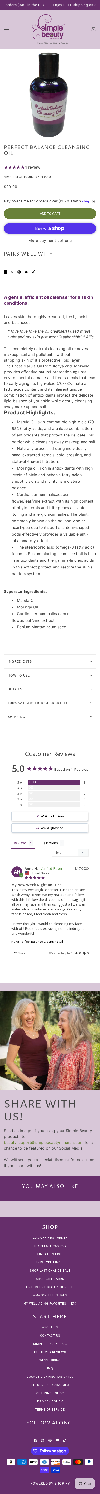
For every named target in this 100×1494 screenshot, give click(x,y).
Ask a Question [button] (52, 828)
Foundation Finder (50, 1254)
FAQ (50, 1368)
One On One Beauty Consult (50, 1287)
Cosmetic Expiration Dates (50, 1376)
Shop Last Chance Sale (50, 1270)
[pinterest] (50, 1440)
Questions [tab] (50, 843)
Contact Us (50, 1335)
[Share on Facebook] (5, 272)
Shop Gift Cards (50, 1279)
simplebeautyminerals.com (27, 177)
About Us (50, 1327)
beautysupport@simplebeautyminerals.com (43, 1142)
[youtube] (57, 1440)
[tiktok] (64, 1440)
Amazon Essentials (50, 1295)
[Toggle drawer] (6, 29)
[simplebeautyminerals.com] (50, 29)
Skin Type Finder (50, 1262)
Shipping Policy (50, 1393)
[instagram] (42, 1440)
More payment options (50, 240)
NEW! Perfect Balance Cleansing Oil (37, 941)
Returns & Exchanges (50, 1385)
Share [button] (21, 953)
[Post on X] (12, 272)
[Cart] (93, 29)
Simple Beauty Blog (50, 1344)
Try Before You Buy (50, 1246)
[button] (33, 272)
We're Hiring (50, 1360)
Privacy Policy (50, 1401)
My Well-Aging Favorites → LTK (50, 1303)
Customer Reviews (50, 1352)
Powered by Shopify (50, 1483)
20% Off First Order (50, 1237)
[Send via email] (26, 272)
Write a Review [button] (52, 816)
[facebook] (35, 1440)
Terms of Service (50, 1409)
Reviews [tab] (20, 843)
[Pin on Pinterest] (19, 272)
